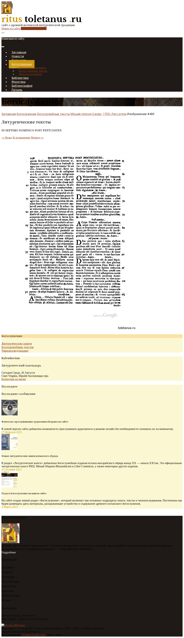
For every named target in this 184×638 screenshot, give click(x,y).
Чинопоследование (14, 351)
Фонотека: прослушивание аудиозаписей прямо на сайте (34, 421)
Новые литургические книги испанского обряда (29, 456)
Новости (6, 572)
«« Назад (6, 137)
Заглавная (8, 114)
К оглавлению (21, 137)
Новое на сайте (24, 28)
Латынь (17, 90)
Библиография (10, 595)
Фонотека (7, 591)
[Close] (2, 46)
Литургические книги (32, 67)
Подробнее (8, 552)
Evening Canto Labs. (34, 634)
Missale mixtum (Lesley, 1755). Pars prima (98, 114)
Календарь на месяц (13, 379)
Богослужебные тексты (33, 70)
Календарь (8, 577)
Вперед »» (37, 137)
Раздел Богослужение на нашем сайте (24, 493)
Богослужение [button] (22, 64)
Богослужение (26, 114)
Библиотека (9, 586)
